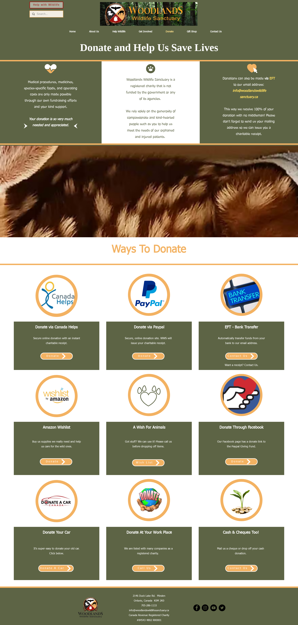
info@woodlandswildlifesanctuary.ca (149, 610)
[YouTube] (213, 607)
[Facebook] (196, 607)
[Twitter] (222, 607)
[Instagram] (205, 607)
